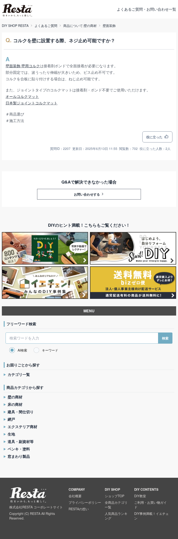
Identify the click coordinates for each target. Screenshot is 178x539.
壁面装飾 (109, 25)
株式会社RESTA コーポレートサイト (36, 507)
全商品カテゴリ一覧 (116, 504)
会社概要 (75, 496)
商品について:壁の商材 (80, 25)
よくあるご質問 (46, 25)
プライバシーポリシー (85, 502)
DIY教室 (140, 496)
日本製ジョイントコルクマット (31, 103)
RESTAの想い (79, 509)
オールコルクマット (22, 96)
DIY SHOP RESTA (15, 25)
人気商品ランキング (116, 515)
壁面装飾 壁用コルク (23, 65)
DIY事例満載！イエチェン (151, 515)
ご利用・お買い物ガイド (150, 504)
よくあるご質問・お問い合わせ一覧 (146, 9)
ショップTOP (114, 496)
